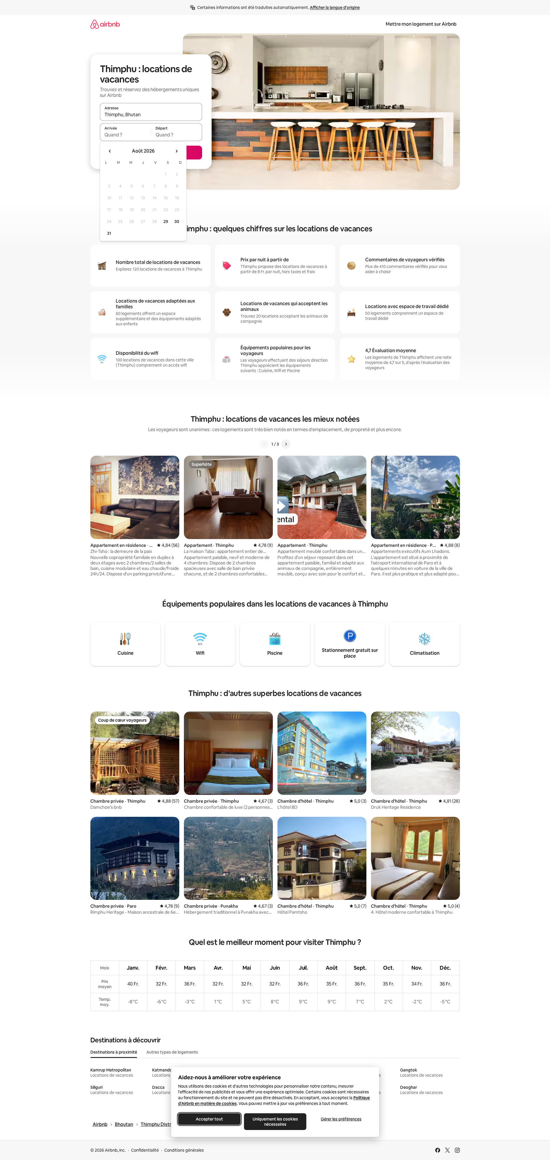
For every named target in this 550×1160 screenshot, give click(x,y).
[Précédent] (264, 444)
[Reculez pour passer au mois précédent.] (110, 151)
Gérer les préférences (340, 1119)
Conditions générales (184, 1150)
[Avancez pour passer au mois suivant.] (176, 151)
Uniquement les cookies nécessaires (275, 1121)
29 (165, 221)
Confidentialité (145, 1150)
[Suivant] (285, 444)
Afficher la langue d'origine (335, 7)
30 (176, 221)
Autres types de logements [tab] (172, 1052)
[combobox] (151, 114)
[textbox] (125, 134)
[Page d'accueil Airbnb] (105, 24)
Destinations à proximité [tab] (113, 1052)
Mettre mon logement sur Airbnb (421, 24)
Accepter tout (209, 1119)
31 (109, 233)
